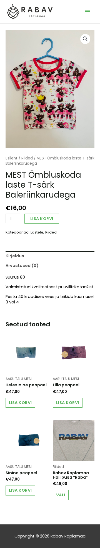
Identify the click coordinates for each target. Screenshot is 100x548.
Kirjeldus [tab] (15, 256)
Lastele (37, 232)
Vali (60, 495)
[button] (85, 39)
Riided (27, 158)
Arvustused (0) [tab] (22, 265)
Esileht (12, 158)
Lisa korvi (41, 218)
